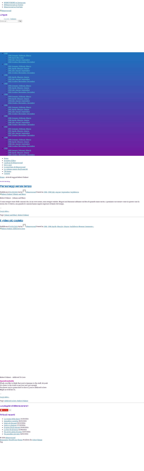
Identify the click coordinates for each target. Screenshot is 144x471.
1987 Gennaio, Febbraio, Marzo (19, 129)
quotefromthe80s (7, 381)
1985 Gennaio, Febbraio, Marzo (19, 107)
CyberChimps (37, 440)
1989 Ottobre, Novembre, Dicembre (21, 155)
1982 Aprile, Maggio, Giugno (18, 77)
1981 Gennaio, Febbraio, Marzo (19, 66)
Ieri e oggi (8, 165)
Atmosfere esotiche (11, 421)
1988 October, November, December (21, 146)
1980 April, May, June (16, 58)
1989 (6, 148)
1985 (6, 105)
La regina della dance (12, 419)
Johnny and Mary (10, 215)
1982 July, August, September (19, 79)
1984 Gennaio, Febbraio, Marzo (19, 96)
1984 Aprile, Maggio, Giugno (18, 99)
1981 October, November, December (21, 73)
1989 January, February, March (19, 150)
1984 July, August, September (19, 101)
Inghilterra (74, 192)
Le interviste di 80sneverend (14, 167)
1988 (6, 137)
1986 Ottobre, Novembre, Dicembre (21, 124)
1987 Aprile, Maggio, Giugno (18, 131)
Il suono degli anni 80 (12, 427)
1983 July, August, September (19, 90)
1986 (6, 116)
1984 (6, 94)
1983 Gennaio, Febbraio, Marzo (19, 86)
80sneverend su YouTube (13, 7)
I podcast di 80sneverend (13, 163)
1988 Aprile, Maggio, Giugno (18, 142)
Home (6, 158)
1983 (6, 83)
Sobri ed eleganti (10, 423)
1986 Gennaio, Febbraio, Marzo (19, 118)
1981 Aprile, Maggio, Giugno (18, 68)
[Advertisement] (72, 37)
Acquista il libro (10, 161)
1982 (6, 75)
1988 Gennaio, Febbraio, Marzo (19, 140)
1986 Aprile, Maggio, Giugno (18, 120)
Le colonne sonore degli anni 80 (16, 169)
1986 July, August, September (19, 122)
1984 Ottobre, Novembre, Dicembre (21, 103)
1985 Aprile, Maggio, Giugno (18, 109)
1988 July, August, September (19, 144)
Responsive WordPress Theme (11, 440)
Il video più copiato (11, 220)
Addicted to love (10, 401)
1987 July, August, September (19, 133)
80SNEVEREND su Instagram (14, 3)
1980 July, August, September (19, 60)
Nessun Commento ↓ (86, 226)
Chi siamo (7, 171)
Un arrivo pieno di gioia (13, 432)
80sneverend (31, 192)
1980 (6, 53)
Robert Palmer (23, 215)
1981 (6, 64)
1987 (6, 127)
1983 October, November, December (21, 92)
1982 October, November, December (21, 81)
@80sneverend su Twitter (13, 5)
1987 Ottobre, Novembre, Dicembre (21, 135)
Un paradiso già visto (12, 434)
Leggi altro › (4, 211)
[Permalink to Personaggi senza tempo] (13, 194)
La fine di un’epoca (11, 430)
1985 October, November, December (21, 114)
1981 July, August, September (19, 71)
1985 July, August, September (19, 111)
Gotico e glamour (10, 425)
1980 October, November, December (21, 62)
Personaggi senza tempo (16, 186)
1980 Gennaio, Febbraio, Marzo (19, 55)
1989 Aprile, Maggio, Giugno (18, 152)
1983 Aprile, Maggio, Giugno (18, 88)
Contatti (7, 173)
